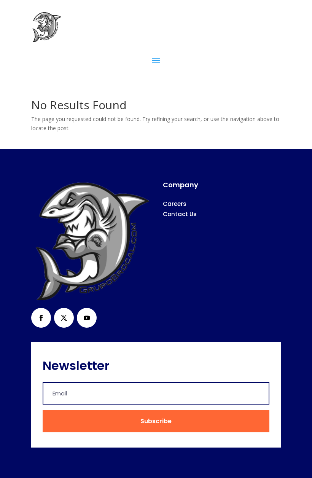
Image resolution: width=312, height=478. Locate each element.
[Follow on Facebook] (41, 318)
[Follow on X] (64, 318)
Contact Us (180, 214)
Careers (174, 204)
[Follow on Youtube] (87, 318)
